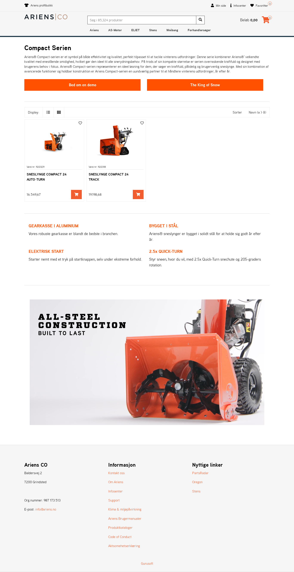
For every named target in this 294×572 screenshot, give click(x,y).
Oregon (197, 481)
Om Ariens (115, 481)
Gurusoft (147, 563)
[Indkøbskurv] (266, 21)
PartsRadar (200, 472)
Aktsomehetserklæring (124, 545)
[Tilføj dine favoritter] (80, 123)
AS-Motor (115, 30)
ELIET (135, 30)
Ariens (94, 30)
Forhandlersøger (199, 30)
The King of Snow (205, 85)
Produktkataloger (120, 527)
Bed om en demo (82, 85)
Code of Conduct (120, 536)
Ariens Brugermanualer (124, 518)
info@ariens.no (45, 509)
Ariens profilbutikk (41, 5)
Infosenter (115, 491)
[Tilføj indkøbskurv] (76, 194)
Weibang (172, 30)
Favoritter (261, 5)
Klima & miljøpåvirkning (124, 509)
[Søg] (200, 20)
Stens (153, 30)
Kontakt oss (116, 472)
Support (114, 500)
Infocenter (239, 5)
